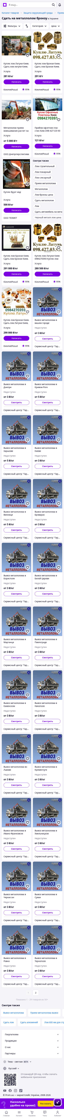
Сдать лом (8, 1022)
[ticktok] (21, 1090)
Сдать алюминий (29, 1022)
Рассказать (45, 1103)
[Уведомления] (59, 4)
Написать (16, 81)
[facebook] (10, 1090)
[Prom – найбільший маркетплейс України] (5, 5)
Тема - (15, 1061)
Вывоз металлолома (13, 1012)
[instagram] (15, 1090)
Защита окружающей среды (38, 12)
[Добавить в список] (27, 55)
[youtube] (5, 1090)
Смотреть (47, 338)
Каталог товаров (10, 12)
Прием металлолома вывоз (44, 1012)
